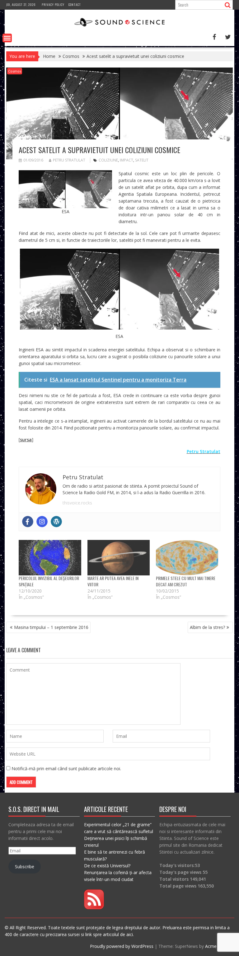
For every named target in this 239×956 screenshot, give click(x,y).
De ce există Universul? (107, 866)
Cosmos (14, 71)
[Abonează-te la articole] (94, 908)
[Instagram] (42, 521)
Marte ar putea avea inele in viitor (112, 581)
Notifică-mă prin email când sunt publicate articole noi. (66, 768)
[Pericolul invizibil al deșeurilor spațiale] (50, 557)
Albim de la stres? (207, 627)
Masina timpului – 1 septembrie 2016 (51, 627)
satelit (141, 160)
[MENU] (7, 38)
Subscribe (24, 866)
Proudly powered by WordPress (121, 946)
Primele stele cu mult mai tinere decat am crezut (185, 581)
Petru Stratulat (69, 160)
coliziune (108, 160)
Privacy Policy (53, 4)
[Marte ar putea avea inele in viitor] (118, 557)
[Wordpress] (56, 521)
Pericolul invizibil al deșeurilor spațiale (49, 581)
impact (126, 160)
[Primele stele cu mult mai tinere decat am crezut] (187, 557)
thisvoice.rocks (77, 503)
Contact (74, 4)
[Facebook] (27, 521)
